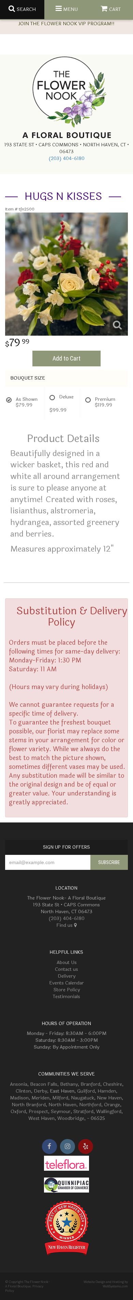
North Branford (29, 1104)
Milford (60, 1097)
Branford (90, 1084)
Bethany (69, 1084)
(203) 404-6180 (66, 158)
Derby (40, 1091)
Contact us (66, 969)
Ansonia (18, 1084)
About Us (67, 962)
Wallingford (108, 1111)
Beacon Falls (43, 1084)
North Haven (62, 1104)
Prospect (38, 1111)
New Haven (109, 1097)
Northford (90, 1104)
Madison (19, 1097)
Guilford (86, 1091)
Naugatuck (82, 1097)
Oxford (18, 1111)
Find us (65, 925)
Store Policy (67, 989)
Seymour (61, 1111)
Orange (112, 1104)
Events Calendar (66, 983)
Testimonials (66, 996)
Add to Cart (66, 358)
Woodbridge (70, 1118)
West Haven (41, 1118)
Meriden (40, 1097)
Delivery (66, 976)
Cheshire (112, 1084)
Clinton (23, 1091)
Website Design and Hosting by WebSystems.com (106, 1284)
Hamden (107, 1091)
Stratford (83, 1111)
